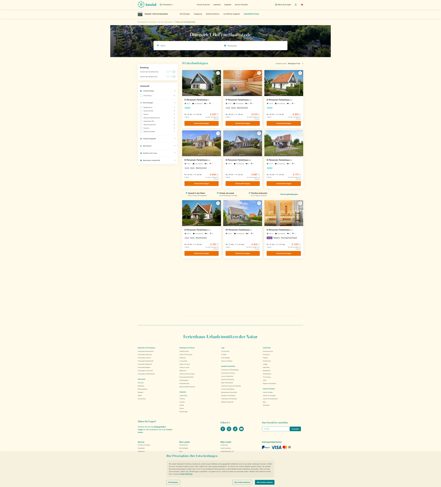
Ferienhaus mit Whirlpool (229, 399)
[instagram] (229, 430)
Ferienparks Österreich (145, 354)
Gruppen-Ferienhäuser (228, 395)
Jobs (180, 451)
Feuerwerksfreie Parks (186, 377)
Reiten (140, 395)
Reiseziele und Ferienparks (146, 348)
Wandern (140, 392)
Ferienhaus (266, 354)
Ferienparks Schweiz (144, 358)
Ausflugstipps (184, 380)
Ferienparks (142, 22)
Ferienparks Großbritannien (146, 374)
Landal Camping (225, 448)
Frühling (182, 399)
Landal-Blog (183, 395)
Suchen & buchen (203, 5)
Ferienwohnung (268, 351)
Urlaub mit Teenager (269, 395)
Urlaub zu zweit (184, 367)
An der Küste (225, 351)
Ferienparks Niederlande (145, 361)
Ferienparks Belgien (144, 367)
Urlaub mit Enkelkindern (270, 399)
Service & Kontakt (241, 5)
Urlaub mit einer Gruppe (187, 374)
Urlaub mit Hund (185, 364)
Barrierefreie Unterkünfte (229, 392)
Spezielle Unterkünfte (228, 366)
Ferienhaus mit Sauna (228, 373)
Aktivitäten (266, 405)
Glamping (182, 358)
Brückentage (184, 411)
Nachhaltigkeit (183, 448)
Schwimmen (142, 399)
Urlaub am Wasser (226, 361)
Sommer (182, 402)
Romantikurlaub (184, 383)
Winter (182, 408)
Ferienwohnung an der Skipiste (231, 386)
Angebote (227, 5)
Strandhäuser (267, 374)
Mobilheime (266, 370)
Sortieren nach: (281, 63)
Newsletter (141, 448)
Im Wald (223, 354)
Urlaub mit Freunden (186, 354)
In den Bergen (225, 358)
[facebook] (223, 430)
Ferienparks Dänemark (145, 364)
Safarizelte (266, 367)
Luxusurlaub (183, 361)
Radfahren (141, 386)
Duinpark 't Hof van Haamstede (161, 22)
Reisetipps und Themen (187, 348)
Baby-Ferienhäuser (227, 383)
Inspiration (217, 5)
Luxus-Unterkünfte (227, 376)
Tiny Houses (267, 377)
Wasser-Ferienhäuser (269, 383)
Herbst (182, 405)
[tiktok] (235, 430)
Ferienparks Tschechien (145, 370)
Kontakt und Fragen (144, 445)
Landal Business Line (227, 451)
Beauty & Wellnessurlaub (187, 387)
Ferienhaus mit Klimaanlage (229, 370)
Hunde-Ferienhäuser (227, 389)
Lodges (265, 364)
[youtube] (241, 430)
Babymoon (183, 370)
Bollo (264, 402)
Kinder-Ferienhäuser (227, 379)
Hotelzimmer (267, 361)
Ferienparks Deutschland (145, 351)
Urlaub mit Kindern (269, 389)
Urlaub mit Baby (268, 392)
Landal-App (224, 445)
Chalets (265, 358)
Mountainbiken (142, 389)
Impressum (141, 451)
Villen (264, 380)
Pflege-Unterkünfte (227, 402)
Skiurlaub (141, 383)
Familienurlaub (184, 351)
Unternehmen (183, 445)
